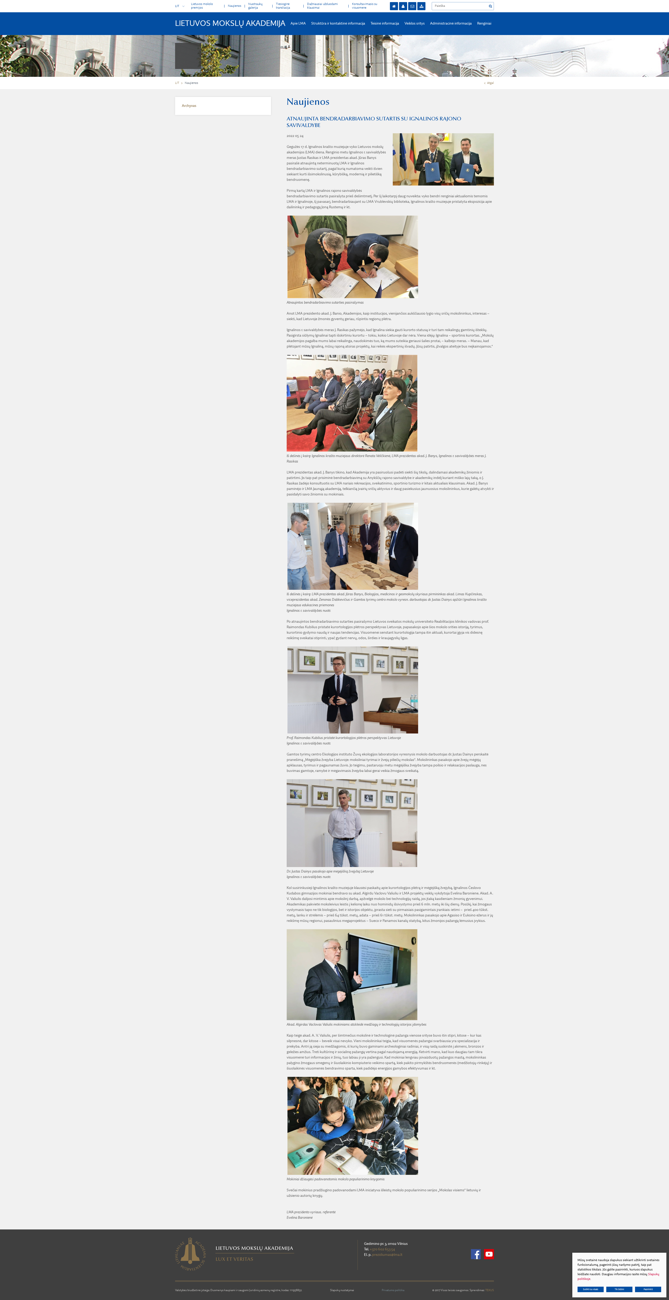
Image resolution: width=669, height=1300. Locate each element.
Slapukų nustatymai (342, 1290)
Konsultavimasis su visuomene (364, 6)
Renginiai (484, 23)
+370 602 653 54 (382, 1249)
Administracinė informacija (451, 23)
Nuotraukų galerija (255, 6)
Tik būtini (619, 1289)
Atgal (490, 83)
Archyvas (189, 106)
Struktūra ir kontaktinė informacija (338, 23)
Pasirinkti (648, 1289)
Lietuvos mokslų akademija (230, 24)
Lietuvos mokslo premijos (202, 6)
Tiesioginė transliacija (283, 6)
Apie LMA (298, 23)
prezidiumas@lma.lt (387, 1255)
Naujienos (234, 6)
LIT (177, 6)
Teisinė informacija (385, 23)
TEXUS (489, 1290)
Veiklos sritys (415, 23)
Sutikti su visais (590, 1289)
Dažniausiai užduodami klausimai (322, 6)
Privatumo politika (393, 1290)
